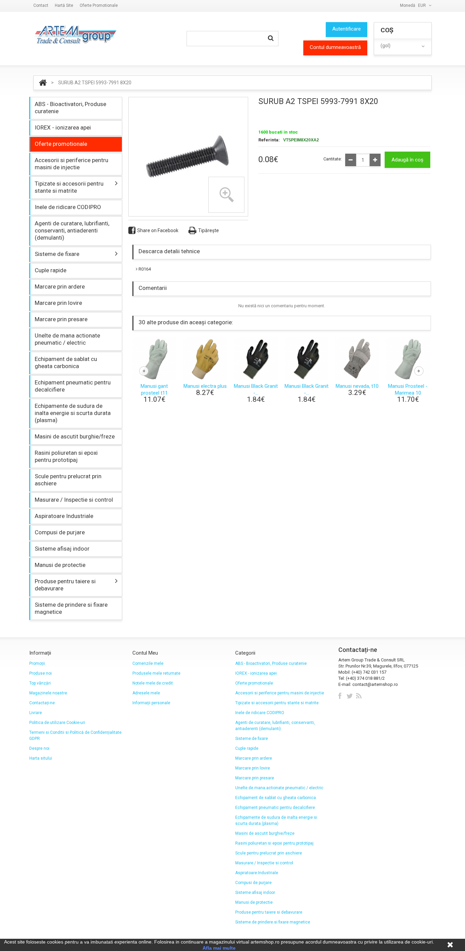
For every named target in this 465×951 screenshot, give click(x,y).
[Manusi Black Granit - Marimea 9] (256, 358)
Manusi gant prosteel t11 (154, 389)
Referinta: (269, 139)
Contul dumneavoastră (335, 47)
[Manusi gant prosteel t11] (154, 358)
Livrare (35, 712)
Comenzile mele (147, 663)
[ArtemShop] (74, 34)
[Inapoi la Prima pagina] (43, 82)
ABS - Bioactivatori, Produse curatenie (70, 108)
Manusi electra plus (205, 386)
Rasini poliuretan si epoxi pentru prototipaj (66, 456)
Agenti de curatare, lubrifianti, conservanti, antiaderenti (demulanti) (72, 230)
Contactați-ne (42, 703)
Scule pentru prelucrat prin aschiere (68, 480)
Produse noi (40, 673)
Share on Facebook (157, 230)
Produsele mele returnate (156, 673)
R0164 (144, 269)
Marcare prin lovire (58, 302)
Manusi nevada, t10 (357, 386)
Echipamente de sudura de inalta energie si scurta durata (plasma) (73, 412)
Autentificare (346, 29)
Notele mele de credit (152, 683)
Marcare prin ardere (60, 286)
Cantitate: (332, 158)
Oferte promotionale (99, 5)
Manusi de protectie (60, 564)
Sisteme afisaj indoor (62, 548)
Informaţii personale (151, 703)
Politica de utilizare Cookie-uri (57, 722)
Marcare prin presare (61, 319)
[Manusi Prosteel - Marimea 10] (408, 358)
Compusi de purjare (60, 532)
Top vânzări (40, 683)
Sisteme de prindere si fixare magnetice (71, 608)
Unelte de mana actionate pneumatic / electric (67, 339)
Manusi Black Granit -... (256, 389)
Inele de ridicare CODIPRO (68, 207)
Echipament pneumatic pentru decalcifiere (73, 386)
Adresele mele (146, 693)
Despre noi (39, 748)
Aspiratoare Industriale (64, 516)
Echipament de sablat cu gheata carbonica (66, 362)
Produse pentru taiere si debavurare (65, 585)
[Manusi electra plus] (205, 358)
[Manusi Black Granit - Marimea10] (306, 358)
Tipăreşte (208, 230)
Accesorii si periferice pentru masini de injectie (71, 164)
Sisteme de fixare (57, 253)
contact (40, 5)
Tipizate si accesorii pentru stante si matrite (69, 187)
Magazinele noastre (48, 693)
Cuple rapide (50, 270)
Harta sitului (40, 758)
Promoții (37, 663)
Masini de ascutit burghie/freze (75, 436)
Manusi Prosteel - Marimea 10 (408, 389)
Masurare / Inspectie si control (74, 499)
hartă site (64, 5)
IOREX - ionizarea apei (63, 127)
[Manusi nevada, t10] (357, 358)
